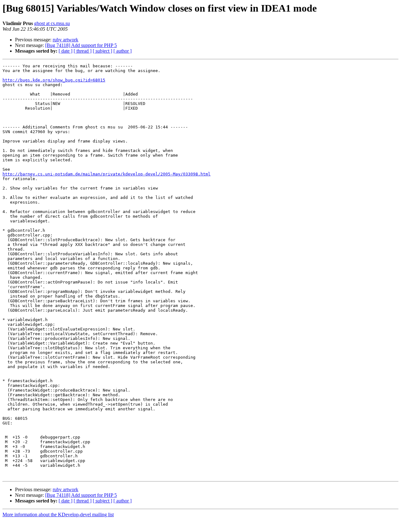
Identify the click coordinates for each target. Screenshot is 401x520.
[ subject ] (102, 51)
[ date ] (65, 51)
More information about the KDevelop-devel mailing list (58, 514)
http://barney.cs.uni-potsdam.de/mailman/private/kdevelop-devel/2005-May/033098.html (107, 174)
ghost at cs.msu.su (52, 23)
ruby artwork (65, 39)
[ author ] (122, 51)
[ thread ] (82, 51)
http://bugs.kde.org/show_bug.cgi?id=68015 (54, 80)
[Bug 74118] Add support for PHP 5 (81, 45)
